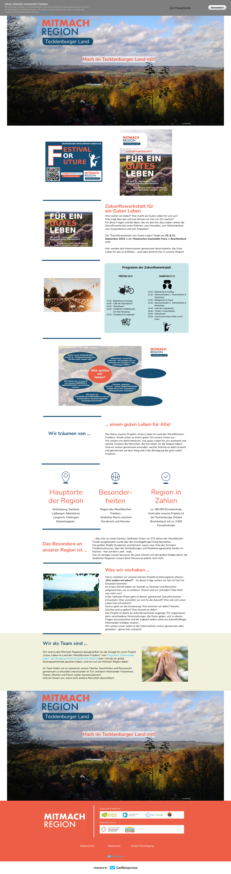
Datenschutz (87, 846)
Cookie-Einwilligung (142, 846)
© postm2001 (186, 123)
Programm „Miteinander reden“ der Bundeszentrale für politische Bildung (88, 657)
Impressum (114, 846)
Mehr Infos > (45, 12)
